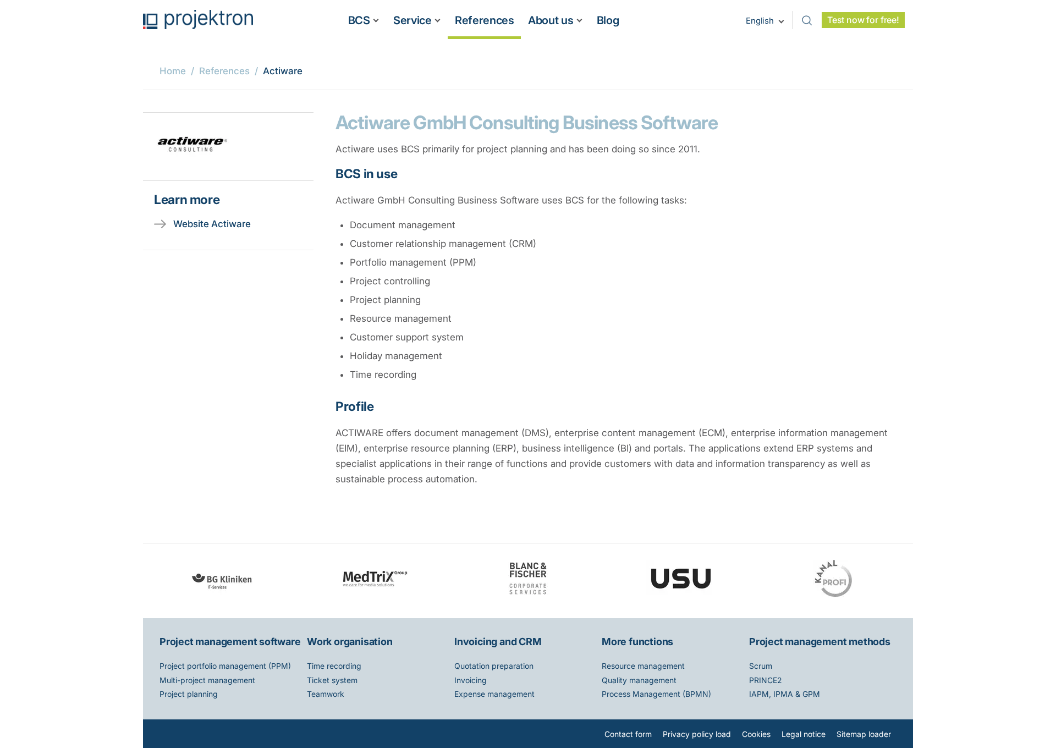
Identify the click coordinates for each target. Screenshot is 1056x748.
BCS (359, 20)
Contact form (628, 734)
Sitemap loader (864, 734)
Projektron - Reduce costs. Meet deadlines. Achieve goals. (198, 19)
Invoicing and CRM (498, 641)
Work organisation (350, 641)
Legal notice (804, 734)
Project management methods (819, 641)
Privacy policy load (697, 734)
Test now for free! (863, 20)
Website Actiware (212, 223)
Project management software (230, 641)
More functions (637, 641)
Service (412, 20)
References (484, 20)
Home (173, 70)
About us (550, 20)
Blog (608, 20)
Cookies (756, 734)
